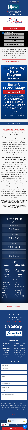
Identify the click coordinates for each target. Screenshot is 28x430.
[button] (14, 123)
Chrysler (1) (5, 286)
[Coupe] (7, 270)
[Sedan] (17, 266)
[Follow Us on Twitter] (13, 2)
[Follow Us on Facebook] (10, 2)
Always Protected (14, 44)
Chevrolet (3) (6, 284)
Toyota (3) (18, 294)
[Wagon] (20, 275)
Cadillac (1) (5, 282)
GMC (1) (4, 292)
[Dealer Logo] (14, 21)
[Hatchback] (7, 275)
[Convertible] (7, 266)
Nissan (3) (18, 292)
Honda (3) (5, 294)
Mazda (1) (18, 284)
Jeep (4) (4, 298)
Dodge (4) (5, 288)
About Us (10, 424)
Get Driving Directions (14, 306)
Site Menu (14, 28)
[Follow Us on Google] (15, 2)
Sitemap (16, 425)
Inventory (14, 34)
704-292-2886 (15, 14)
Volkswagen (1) (19, 296)
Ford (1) (4, 290)
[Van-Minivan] (23, 270)
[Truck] (17, 270)
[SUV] (23, 266)
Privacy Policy (19, 424)
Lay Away (14, 41)
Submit (14, 414)
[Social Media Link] (18, 2)
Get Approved (14, 37)
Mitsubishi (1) (19, 290)
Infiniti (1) (5, 296)
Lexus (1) (17, 282)
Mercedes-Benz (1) (19, 287)
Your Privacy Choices (21, 425)
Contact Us (14, 424)
